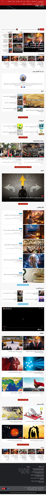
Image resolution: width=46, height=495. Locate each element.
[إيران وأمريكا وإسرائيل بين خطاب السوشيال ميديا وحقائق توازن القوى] (41, 293)
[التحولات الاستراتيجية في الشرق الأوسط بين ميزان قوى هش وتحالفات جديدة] (32, 58)
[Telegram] (2, 488)
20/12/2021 (15, 422)
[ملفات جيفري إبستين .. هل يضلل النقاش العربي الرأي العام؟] (20, 293)
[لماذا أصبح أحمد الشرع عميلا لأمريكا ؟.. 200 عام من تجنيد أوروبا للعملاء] (20, 299)
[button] (2, 1)
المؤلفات (42, 4)
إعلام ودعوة (17, 1)
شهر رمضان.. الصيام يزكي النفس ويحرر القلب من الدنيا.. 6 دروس (5, 46)
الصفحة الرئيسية (41, 1)
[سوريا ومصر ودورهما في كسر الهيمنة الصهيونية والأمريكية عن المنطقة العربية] (10, 36)
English (24, 4)
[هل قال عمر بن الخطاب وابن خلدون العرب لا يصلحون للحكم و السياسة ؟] (33, 101)
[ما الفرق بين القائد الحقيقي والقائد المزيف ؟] (12, 364)
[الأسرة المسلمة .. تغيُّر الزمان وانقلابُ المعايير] (33, 432)
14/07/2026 (16, 41)
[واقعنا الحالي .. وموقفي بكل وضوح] (12, 384)
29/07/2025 (41, 374)
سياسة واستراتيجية (34, 1)
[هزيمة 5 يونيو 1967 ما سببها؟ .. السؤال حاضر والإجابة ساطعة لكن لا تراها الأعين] (20, 96)
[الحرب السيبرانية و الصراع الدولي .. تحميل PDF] (41, 126)
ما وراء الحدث (28, 1)
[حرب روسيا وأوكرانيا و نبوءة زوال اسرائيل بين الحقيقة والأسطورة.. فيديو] (23, 187)
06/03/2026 (15, 232)
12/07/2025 (19, 373)
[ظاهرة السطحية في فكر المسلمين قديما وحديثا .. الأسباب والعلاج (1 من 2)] (33, 276)
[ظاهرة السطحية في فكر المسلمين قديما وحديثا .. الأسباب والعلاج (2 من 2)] (33, 261)
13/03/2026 (15, 217)
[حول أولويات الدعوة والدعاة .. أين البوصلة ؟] (12, 413)
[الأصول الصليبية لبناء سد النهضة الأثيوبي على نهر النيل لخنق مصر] (20, 108)
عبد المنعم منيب (19, 41)
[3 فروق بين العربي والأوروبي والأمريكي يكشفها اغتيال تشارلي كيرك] (41, 299)
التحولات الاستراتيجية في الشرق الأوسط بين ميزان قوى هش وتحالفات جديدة (33, 47)
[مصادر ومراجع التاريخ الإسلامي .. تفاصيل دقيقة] (20, 102)
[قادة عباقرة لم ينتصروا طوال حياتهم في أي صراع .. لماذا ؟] (33, 384)
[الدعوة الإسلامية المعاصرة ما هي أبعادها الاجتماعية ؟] (12, 432)
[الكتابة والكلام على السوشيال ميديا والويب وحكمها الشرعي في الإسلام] (33, 413)
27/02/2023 (36, 423)
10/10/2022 (14, 110)
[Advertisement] (23, 16)
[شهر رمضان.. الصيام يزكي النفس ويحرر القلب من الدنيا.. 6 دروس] (10, 46)
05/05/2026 (16, 51)
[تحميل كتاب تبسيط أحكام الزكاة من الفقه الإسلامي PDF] (41, 132)
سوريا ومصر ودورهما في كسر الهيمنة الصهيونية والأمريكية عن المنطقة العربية (5, 36)
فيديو (24, 1)
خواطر (14, 1)
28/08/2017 (15, 441)
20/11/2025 (19, 352)
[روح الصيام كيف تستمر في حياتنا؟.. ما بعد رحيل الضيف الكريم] (10, 41)
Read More (40, 163)
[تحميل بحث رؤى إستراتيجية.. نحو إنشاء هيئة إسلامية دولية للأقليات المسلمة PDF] (20, 132)
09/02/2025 (15, 276)
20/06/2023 (14, 98)
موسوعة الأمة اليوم (29, 4)
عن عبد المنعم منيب (36, 4)
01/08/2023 (31, 127)
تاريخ (21, 1)
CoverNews (34, 492)
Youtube (21, 87)
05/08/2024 (41, 112)
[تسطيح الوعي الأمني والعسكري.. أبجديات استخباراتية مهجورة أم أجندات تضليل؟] (10, 51)
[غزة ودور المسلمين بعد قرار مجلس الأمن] (12, 343)
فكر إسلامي (9, 1)
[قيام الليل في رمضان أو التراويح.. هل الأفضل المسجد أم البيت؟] (33, 246)
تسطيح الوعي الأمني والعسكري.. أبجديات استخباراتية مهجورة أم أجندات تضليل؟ (5, 51)
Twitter (23, 87)
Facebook (24, 87)
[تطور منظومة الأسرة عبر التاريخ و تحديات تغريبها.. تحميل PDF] (20, 126)
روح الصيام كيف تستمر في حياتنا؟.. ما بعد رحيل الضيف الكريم (29, 29)
